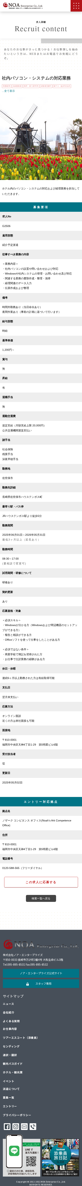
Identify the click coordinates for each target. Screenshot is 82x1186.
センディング (11, 1046)
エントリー (10, 1106)
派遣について (11, 1089)
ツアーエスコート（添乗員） (21, 1038)
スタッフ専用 (43, 983)
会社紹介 (8, 1012)
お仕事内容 (10, 1029)
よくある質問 (11, 1021)
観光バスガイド (13, 1063)
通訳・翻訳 (10, 1055)
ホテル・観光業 (13, 1072)
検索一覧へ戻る (41, 898)
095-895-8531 (16, 964)
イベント (8, 1081)
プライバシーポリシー (17, 1115)
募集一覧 (8, 1097)
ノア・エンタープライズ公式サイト (41, 973)
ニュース (8, 1004)
